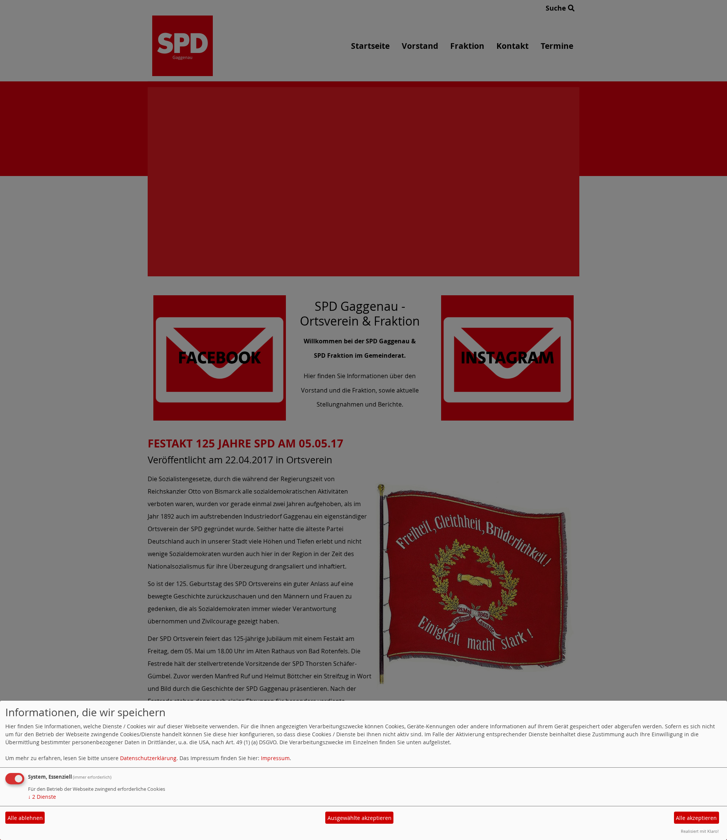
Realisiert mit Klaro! (700, 831)
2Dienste (42, 796)
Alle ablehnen (25, 817)
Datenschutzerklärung (148, 758)
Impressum (275, 758)
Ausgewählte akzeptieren (360, 817)
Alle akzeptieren (696, 817)
